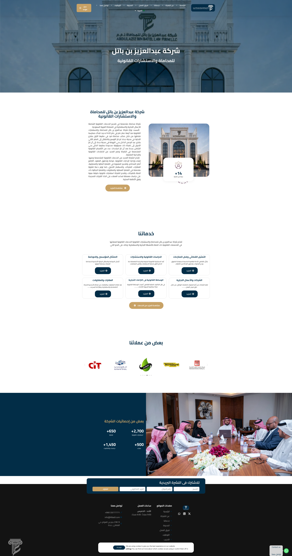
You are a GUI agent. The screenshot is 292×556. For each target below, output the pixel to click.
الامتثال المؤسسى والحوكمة (102, 257)
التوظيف (117, 5)
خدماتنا (157, 5)
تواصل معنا (104, 5)
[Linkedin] (184, 513)
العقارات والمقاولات (103, 280)
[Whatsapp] (179, 513)
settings (129, 549)
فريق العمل (143, 5)
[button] (84, 364)
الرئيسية (183, 5)
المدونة (130, 5)
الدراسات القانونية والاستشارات (146, 257)
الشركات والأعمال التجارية (189, 280)
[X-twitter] (189, 513)
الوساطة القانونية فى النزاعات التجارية (146, 280)
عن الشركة (170, 5)
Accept (119, 547)
